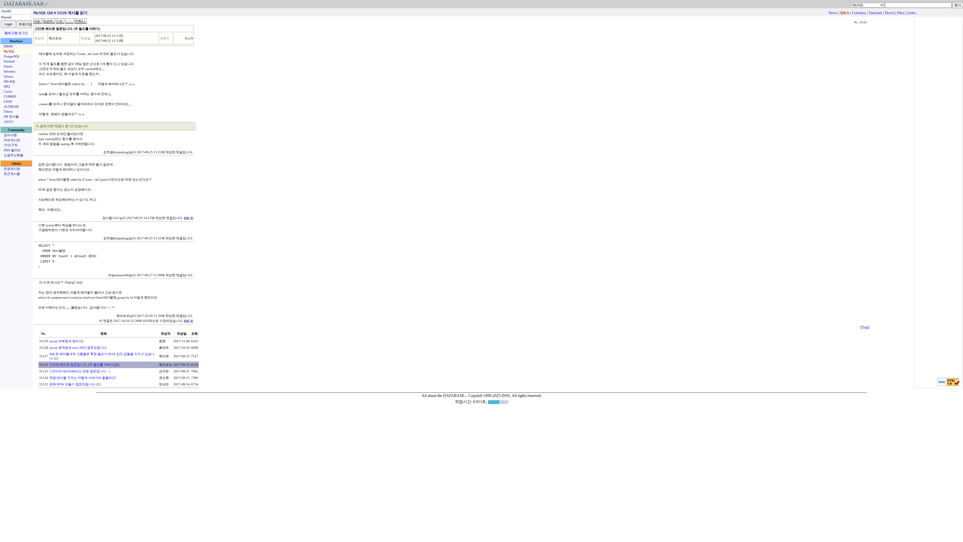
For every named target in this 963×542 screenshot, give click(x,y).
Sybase (8, 76)
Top (865, 327)
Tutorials (875, 13)
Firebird (9, 61)
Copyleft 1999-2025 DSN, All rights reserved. (505, 395)
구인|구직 (11, 145)
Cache (8, 91)
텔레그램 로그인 (16, 33)
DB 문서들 (11, 116)
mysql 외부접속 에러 (64, 341)
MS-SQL (10, 81)
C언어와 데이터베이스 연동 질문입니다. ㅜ (80, 371)
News (833, 13)
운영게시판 (12, 169)
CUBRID (10, 96)
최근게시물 (12, 174)
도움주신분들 (13, 155)
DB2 (7, 86)
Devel (889, 13)
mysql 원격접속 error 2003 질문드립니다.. (78, 348)
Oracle (8, 66)
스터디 (9, 121)
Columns (859, 13)
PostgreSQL (12, 56)
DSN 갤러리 (12, 150)
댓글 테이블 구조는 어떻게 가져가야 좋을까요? (83, 378)
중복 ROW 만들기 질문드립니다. (72, 384)
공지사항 (10, 135)
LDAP (8, 101)
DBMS (8, 46)
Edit (186, 218)
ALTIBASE (11, 106)
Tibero (8, 111)
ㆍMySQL (7, 51)
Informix (10, 71)
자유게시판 (12, 140)
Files (900, 13)
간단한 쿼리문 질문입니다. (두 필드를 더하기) (82, 365)
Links (911, 13)
